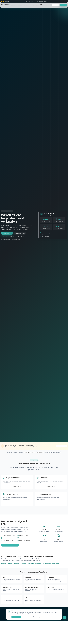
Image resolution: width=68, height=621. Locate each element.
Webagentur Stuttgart (6, 563)
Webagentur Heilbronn (20, 563)
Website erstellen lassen (5, 239)
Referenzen (26, 5)
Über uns (41, 5)
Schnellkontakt (55, 5)
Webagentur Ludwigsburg (34, 563)
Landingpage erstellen (16, 239)
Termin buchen (63, 5)
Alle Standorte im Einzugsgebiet (51, 563)
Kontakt (47, 5)
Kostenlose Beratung (20, 233)
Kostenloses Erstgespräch (9, 545)
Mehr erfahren (60, 446)
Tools (32, 5)
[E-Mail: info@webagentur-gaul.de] (66, 1)
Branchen (20, 5)
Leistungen (13, 5)
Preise (37, 5)
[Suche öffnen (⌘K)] (51, 5)
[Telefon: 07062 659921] (64, 1)
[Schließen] (59, 611)
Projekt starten (6, 233)
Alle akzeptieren (16, 617)
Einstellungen (38, 617)
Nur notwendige (26, 617)
